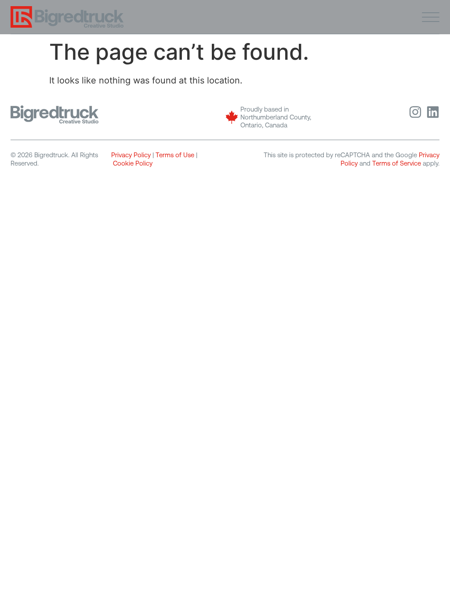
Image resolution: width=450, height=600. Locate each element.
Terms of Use (175, 155)
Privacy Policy (131, 155)
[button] (430, 16)
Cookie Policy (132, 163)
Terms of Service (396, 163)
